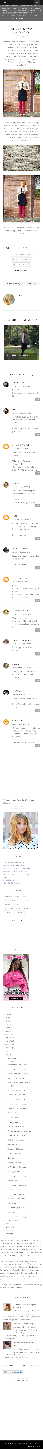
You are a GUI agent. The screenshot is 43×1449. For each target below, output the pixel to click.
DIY (5, 900)
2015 (7, 1044)
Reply (37, 399)
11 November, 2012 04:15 (21, 644)
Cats (24, 897)
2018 (8, 1034)
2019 (8, 1031)
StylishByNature (21, 445)
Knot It (10, 1190)
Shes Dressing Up (21, 640)
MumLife (15, 904)
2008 (8, 1234)
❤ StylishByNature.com (27, 470)
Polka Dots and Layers (16, 1108)
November (12, 1061)
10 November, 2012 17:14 (21, 448)
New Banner (12, 1158)
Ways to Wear (9, 912)
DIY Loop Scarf (13, 1113)
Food (20, 900)
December (12, 1058)
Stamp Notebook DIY (16, 1126)
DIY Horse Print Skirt (15, 1145)
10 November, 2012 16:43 (21, 413)
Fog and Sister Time (15, 1122)
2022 (8, 1021)
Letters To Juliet (19, 565)
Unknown (17, 721)
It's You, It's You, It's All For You (19, 1131)
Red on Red (12, 1181)
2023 (8, 1018)
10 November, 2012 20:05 (21, 552)
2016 (8, 1041)
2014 (8, 1048)
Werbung (20, 912)
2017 (7, 1038)
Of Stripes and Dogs (15, 1140)
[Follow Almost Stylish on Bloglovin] (13, 1373)
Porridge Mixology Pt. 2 (16, 1163)
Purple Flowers (13, 1117)
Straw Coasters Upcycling (18, 1074)
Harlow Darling (21, 611)
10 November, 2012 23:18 (21, 614)
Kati (21, 295)
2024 (8, 1014)
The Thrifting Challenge (17, 1208)
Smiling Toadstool (14, 1154)
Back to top (33, 1446)
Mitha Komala (20, 548)
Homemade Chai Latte (16, 1065)
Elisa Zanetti (19, 578)
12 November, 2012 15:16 (21, 724)
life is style (19, 383)
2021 (7, 1024)
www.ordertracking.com (12, 1288)
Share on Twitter (23, 259)
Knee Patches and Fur (16, 1099)
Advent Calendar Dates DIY (18, 1095)
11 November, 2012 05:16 (21, 668)
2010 (8, 1227)
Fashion (25, 271)
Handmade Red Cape (16, 1199)
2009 (8, 1230)
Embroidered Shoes (15, 1194)
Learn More (17, 19)
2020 (8, 1028)
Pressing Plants (13, 1172)
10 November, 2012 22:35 (21, 581)
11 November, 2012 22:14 (21, 694)
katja (15, 516)
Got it (29, 19)
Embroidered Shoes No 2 (17, 1185)
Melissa (16, 483)
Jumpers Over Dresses (16, 1078)
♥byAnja (16, 691)
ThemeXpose (21, 1443)
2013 (7, 1051)
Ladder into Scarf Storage (23, 1324)
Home (27, 900)
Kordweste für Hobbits (17, 355)
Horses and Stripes (15, 1149)
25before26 (8, 897)
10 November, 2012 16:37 (21, 386)
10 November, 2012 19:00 (21, 519)
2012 (7, 1055)
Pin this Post (23, 264)
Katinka (7, 904)
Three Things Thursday (12, 908)
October (11, 1220)
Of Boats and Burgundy (17, 1167)
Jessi (14, 409)
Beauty (17, 897)
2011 (7, 1224)
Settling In (11, 1212)
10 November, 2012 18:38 (21, 487)
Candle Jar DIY (13, 1203)
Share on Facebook (22, 254)
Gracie (15, 664)
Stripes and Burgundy (16, 1090)
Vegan (26, 908)
